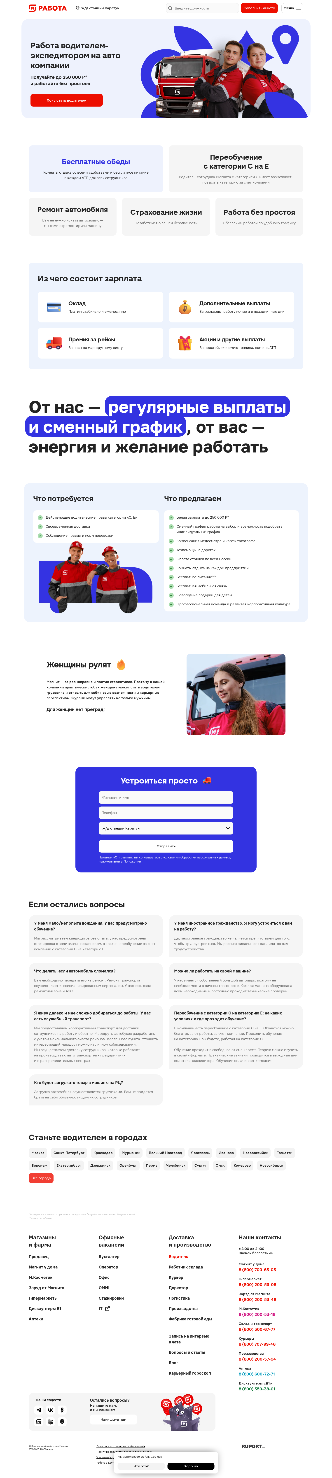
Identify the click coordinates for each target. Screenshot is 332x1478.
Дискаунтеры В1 (45, 1308)
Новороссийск (255, 1153)
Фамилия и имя (115, 797)
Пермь (151, 1165)
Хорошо (191, 1466)
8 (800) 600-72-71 (257, 1374)
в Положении (131, 861)
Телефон (109, 813)
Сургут (200, 1165)
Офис (104, 1277)
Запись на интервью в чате (189, 1339)
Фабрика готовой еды (190, 1319)
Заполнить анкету (259, 8)
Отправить (166, 846)
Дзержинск (100, 1165)
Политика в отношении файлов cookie (120, 1446)
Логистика (179, 1298)
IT (101, 1308)
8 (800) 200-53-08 (257, 1284)
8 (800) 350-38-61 (257, 1389)
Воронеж (39, 1165)
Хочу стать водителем (67, 100)
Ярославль (200, 1153)
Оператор (108, 1267)
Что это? (141, 1466)
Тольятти (284, 1153)
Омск (220, 1165)
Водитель (178, 1256)
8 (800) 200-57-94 (257, 1359)
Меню (289, 8)
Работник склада (186, 1267)
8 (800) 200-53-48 (257, 1299)
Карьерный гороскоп (190, 1373)
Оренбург (128, 1165)
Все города (41, 1178)
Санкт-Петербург (69, 1153)
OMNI (104, 1287)
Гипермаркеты (43, 1298)
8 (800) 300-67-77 (257, 1329)
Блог (173, 1362)
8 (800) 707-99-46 (257, 1344)
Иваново (226, 1153)
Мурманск (131, 1153)
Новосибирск (271, 1165)
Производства (183, 1308)
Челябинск (175, 1165)
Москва (37, 1153)
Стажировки (111, 1298)
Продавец (39, 1256)
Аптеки (36, 1319)
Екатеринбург (68, 1165)
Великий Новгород (165, 1153)
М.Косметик (40, 1277)
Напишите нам (113, 1419)
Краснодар (103, 1153)
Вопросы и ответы (187, 1352)
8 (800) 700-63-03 (257, 1269)
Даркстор (178, 1287)
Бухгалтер (109, 1256)
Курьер (176, 1277)
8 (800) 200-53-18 (257, 1314)
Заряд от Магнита (46, 1287)
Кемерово (242, 1165)
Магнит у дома (43, 1267)
